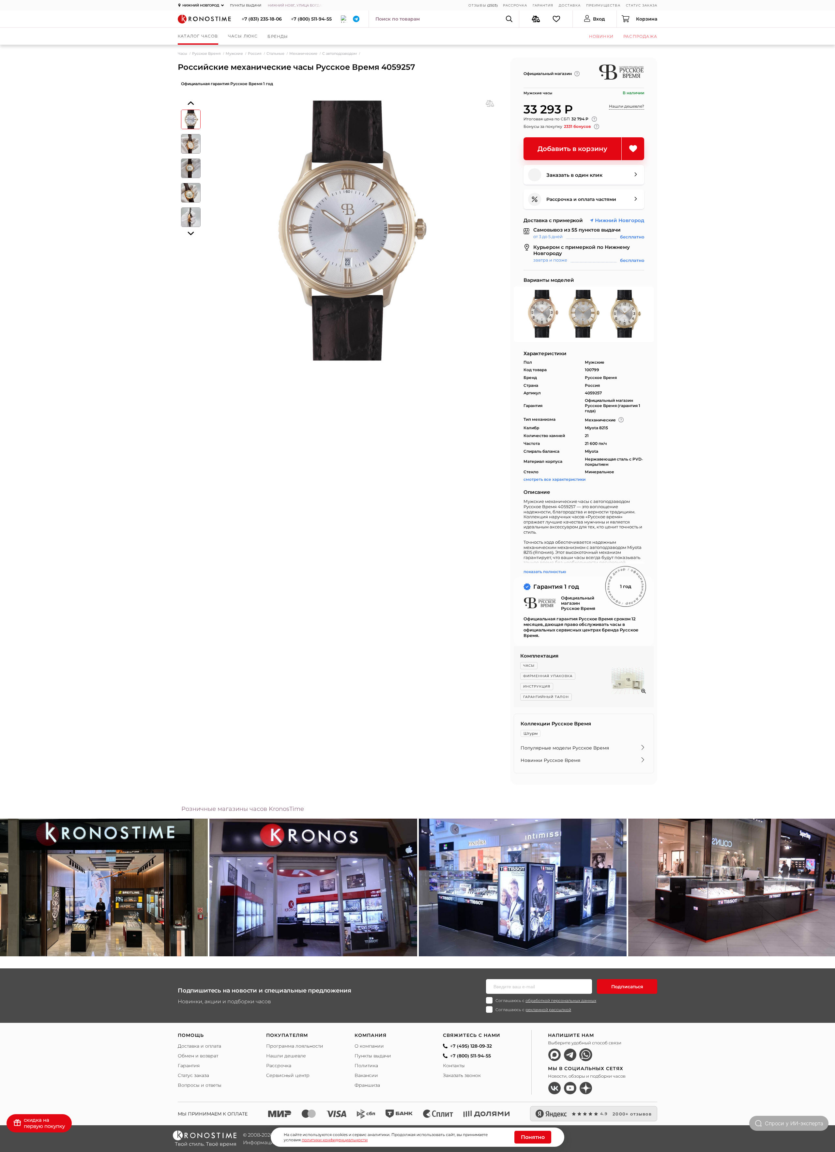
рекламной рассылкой (548, 1009)
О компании (369, 1046)
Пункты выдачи (245, 5)
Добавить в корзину (572, 149)
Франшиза (367, 1085)
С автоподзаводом (339, 53)
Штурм (531, 733)
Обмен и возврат (198, 1056)
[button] (191, 103)
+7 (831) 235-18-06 (262, 19)
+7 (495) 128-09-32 (471, 1046)
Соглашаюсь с (545, 1000)
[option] (313, 887)
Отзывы (477, 5)
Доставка (570, 5)
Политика (366, 1066)
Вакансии (366, 1075)
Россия (255, 53)
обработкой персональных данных (560, 1000)
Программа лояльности (294, 1046)
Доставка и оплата (199, 1046)
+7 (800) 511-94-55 (311, 19)
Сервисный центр (288, 1075)
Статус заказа (641, 5)
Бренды (277, 36)
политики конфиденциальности (335, 1139)
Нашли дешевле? (626, 106)
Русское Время (206, 53)
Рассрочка (515, 5)
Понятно (533, 1137)
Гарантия (543, 5)
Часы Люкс (243, 36)
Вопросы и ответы (199, 1085)
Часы (182, 53)
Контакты (454, 1066)
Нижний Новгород (619, 220)
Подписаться (627, 987)
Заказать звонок (462, 1075)
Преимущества (603, 5)
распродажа (640, 36)
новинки (601, 36)
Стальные (275, 53)
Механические (303, 53)
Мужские (234, 53)
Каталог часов (198, 36)
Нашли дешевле (286, 1056)
